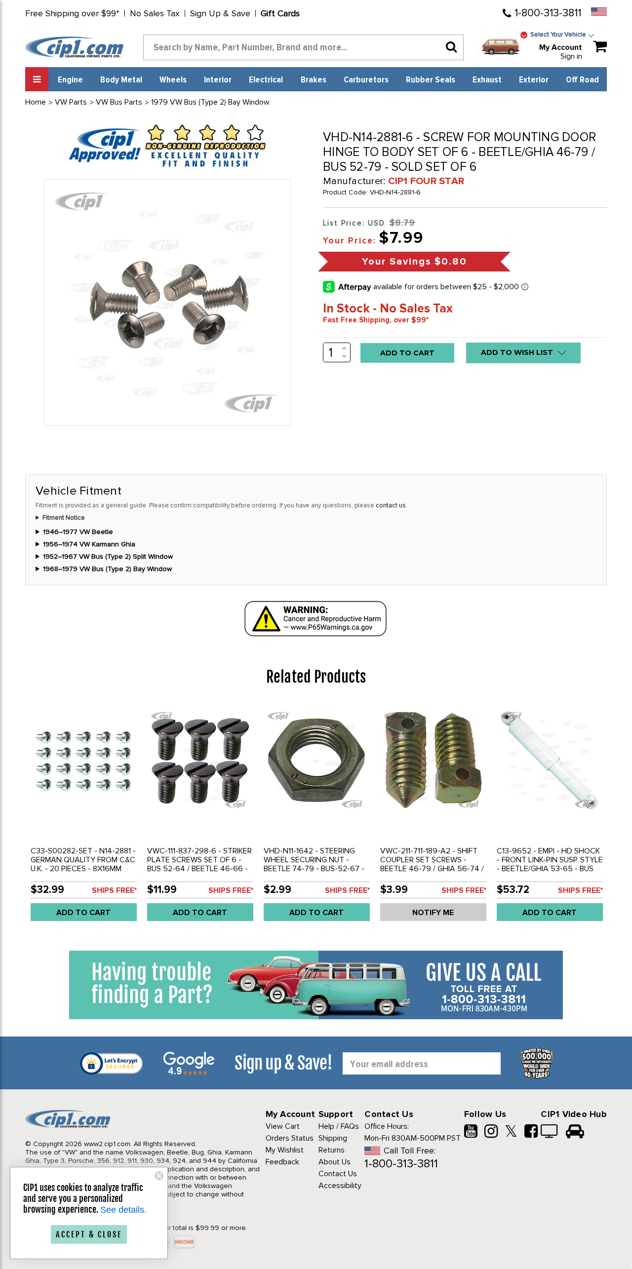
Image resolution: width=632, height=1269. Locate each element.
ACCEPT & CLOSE (89, 1234)
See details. (123, 1210)
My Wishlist (285, 1150)
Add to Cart (83, 913)
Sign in (571, 56)
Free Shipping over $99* (72, 13)
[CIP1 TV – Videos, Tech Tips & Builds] (550, 1132)
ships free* (114, 890)
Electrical (266, 80)
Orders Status (290, 1138)
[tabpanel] (83, 816)
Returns (331, 1150)
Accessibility (339, 1186)
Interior (218, 80)
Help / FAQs (338, 1126)
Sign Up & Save (220, 13)
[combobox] (303, 47)
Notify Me (433, 913)
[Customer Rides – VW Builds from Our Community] (575, 1132)
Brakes (313, 80)
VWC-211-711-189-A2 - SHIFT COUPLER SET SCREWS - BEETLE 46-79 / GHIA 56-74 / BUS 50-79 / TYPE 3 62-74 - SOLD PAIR (432, 868)
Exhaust (487, 80)
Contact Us (337, 1174)
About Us (334, 1162)
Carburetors (366, 80)
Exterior (534, 80)
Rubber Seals (430, 80)
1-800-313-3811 (547, 13)
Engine (70, 80)
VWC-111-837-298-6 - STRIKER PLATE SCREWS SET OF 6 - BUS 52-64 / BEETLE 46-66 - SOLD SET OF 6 (199, 864)
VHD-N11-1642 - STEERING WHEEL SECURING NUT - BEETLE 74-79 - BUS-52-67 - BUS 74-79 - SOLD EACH (314, 864)
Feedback (282, 1162)
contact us (391, 505)
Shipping (332, 1138)
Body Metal (121, 80)
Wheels (173, 80)
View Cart (283, 1126)
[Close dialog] (159, 1176)
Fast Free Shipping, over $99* (376, 319)
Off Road (582, 80)
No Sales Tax (155, 13)
